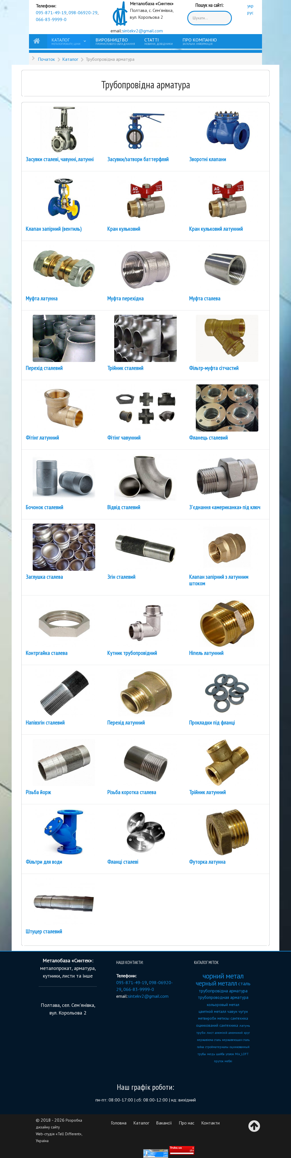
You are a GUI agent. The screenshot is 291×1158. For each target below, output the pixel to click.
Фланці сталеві (122, 861)
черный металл (216, 983)
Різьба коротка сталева (131, 792)
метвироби (207, 1018)
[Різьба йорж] (64, 762)
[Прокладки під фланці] (227, 692)
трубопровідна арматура (223, 991)
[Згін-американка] (227, 477)
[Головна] (37, 41)
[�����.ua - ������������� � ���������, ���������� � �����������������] (181, 1150)
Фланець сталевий (208, 437)
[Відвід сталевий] (145, 477)
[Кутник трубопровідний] (145, 623)
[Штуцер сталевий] (64, 901)
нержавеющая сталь (236, 1040)
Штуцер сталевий (44, 931)
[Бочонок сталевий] (64, 477)
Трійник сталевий (125, 368)
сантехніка (239, 1018)
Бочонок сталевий (44, 507)
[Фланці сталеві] (227, 407)
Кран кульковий (123, 228)
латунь (244, 1025)
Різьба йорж (38, 792)
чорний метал (223, 975)
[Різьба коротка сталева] (145, 762)
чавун (232, 1011)
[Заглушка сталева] (64, 546)
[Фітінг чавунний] (145, 407)
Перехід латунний (126, 722)
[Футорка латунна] (227, 831)
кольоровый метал (223, 1004)
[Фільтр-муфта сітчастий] (227, 338)
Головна (118, 1123)
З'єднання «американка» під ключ (224, 507)
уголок (230, 1054)
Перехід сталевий (44, 368)
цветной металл (212, 1011)
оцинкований (207, 1025)
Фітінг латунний (42, 437)
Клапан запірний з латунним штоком (218, 580)
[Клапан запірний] (64, 198)
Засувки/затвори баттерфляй (138, 159)
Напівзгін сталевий (45, 722)
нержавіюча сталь (209, 1040)
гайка (200, 1047)
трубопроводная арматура (223, 997)
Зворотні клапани (207, 159)
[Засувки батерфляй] (145, 129)
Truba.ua (176, 1147)
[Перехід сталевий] (64, 338)
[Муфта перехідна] (145, 268)
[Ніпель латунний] (227, 623)
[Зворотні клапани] (227, 129)
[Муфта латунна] (64, 268)
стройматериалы (216, 1047)
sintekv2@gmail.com (142, 31)
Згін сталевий (121, 576)
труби (200, 1032)
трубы (202, 1054)
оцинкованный (240, 1047)
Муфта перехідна (125, 298)
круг (247, 1033)
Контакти (210, 1123)
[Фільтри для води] (64, 831)
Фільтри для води (44, 861)
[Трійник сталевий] (145, 338)
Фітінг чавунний (124, 437)
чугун (243, 1011)
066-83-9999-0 (51, 19)
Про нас (186, 1123)
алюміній (221, 1033)
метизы (223, 1018)
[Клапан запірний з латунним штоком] (227, 546)
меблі (228, 1061)
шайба (220, 1054)
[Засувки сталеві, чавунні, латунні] (64, 129)
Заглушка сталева (44, 576)
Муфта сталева (205, 298)
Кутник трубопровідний (132, 653)
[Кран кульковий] (145, 198)
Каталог (141, 1123)
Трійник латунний (207, 792)
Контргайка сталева (47, 653)
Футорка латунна (207, 861)
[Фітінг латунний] (64, 407)
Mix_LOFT (242, 1054)
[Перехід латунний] (145, 692)
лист (210, 1032)
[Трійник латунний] (227, 762)
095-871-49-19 (51, 12)
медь (211, 1054)
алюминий (235, 1033)
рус (250, 12)
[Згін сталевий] (145, 546)
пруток (218, 1061)
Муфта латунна (42, 298)
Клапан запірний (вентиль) (54, 228)
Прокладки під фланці (212, 722)
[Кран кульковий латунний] (227, 198)
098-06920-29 (82, 12)
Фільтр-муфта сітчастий (214, 368)
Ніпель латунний (206, 653)
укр (250, 6)
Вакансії (164, 1123)
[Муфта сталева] (227, 268)
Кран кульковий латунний (216, 228)
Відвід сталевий (123, 507)
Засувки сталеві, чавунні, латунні (60, 159)
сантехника (228, 1025)
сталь (244, 983)
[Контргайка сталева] (64, 623)
